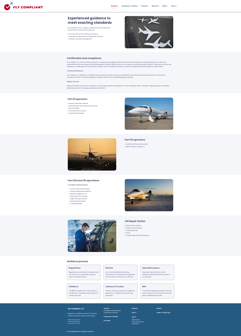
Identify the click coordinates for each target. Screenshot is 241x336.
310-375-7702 (76, 323)
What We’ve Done (138, 322)
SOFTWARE (107, 320)
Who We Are (136, 320)
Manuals (155, 6)
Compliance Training (129, 6)
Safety (164, 6)
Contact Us (135, 324)
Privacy (159, 308)
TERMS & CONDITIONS (163, 312)
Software (144, 6)
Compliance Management (112, 310)
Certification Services (111, 313)
